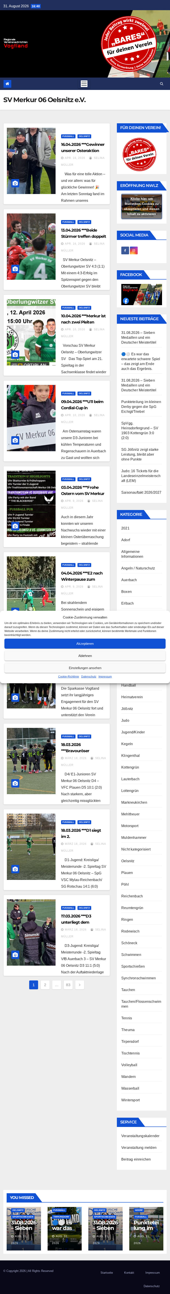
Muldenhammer (133, 837)
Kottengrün (130, 767)
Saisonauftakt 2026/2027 (141, 492)
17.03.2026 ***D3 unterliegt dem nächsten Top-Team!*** (82, 922)
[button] (162, 83)
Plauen (127, 873)
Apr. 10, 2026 (75, 329)
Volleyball (129, 1065)
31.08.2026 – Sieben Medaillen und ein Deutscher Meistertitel (138, 337)
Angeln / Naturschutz (138, 568)
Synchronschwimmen (138, 978)
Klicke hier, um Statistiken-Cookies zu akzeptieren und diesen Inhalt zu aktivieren (141, 206)
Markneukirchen (134, 802)
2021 (125, 528)
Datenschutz (88, 676)
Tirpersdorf (130, 1041)
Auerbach (129, 580)
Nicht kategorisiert (136, 849)
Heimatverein (132, 697)
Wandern (128, 1077)
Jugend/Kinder (133, 732)
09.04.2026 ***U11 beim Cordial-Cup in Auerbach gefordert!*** (82, 408)
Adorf (125, 540)
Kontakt (129, 1272)
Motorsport (129, 826)
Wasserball (130, 1088)
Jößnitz (127, 709)
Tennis (126, 1018)
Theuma (128, 1030)
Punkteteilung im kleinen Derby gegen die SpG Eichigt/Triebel (141, 406)
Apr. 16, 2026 (75, 158)
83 (68, 985)
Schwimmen (131, 955)
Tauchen (128, 990)
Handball (128, 685)
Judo (125, 720)
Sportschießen (133, 966)
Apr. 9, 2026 (74, 500)
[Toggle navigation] (84, 83)
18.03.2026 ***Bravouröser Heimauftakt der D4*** (82, 750)
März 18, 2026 (76, 758)
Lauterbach (130, 779)
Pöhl (125, 884)
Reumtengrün (132, 908)
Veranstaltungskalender (140, 1136)
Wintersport (130, 1100)
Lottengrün (130, 791)
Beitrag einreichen (136, 1159)
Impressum (105, 676)
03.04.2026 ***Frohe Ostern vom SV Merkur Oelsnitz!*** (82, 493)
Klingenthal (130, 755)
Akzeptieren (85, 643)
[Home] (7, 84)
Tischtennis (130, 1053)
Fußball (68, 136)
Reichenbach (132, 896)
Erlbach (127, 603)
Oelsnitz (84, 136)
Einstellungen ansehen (85, 668)
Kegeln (127, 744)
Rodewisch (130, 931)
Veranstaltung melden (138, 1147)
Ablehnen (85, 656)
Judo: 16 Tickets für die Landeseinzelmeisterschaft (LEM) (140, 476)
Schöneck (129, 943)
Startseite (106, 1272)
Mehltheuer (130, 814)
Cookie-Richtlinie (68, 676)
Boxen (126, 592)
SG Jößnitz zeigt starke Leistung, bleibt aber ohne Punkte (140, 454)
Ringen (127, 919)
